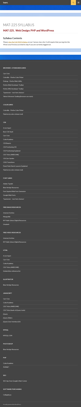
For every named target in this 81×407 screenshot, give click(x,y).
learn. (5, 2)
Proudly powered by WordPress (12, 404)
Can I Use (6, 73)
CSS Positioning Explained (11, 151)
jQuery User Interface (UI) (11, 322)
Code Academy (8, 139)
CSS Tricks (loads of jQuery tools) (14, 310)
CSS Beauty (7, 143)
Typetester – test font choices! (13, 92)
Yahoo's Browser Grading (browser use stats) (18, 96)
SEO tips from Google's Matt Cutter (15, 381)
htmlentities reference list (11, 271)
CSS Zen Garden (8, 158)
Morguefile (6, 217)
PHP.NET (6, 367)
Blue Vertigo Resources (11, 187)
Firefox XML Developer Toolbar (13, 89)
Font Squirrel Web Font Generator (14, 191)
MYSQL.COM (7, 335)
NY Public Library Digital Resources (14, 220)
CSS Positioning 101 (10, 147)
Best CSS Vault (8, 132)
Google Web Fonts (9, 195)
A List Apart (7, 128)
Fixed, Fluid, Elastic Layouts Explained (15, 166)
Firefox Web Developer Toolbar (13, 85)
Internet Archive (8, 213)
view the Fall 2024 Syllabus (18, 42)
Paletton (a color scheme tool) (13, 114)
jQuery (5, 314)
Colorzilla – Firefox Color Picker (13, 77)
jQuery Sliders (7, 318)
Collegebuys (7, 395)
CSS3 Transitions (9, 162)
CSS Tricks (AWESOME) (11, 154)
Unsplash (6, 224)
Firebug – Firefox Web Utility (12, 81)
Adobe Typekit (8, 184)
